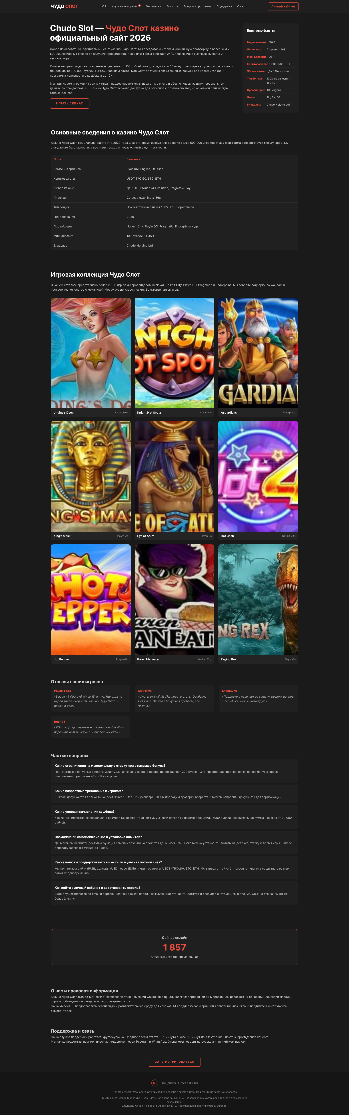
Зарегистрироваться (174, 1062)
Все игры (172, 6)
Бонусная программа (197, 6)
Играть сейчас (69, 103)
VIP (104, 6)
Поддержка (224, 6)
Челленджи (153, 6)
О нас (240, 6)
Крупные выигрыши (126, 6)
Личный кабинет (283, 6)
